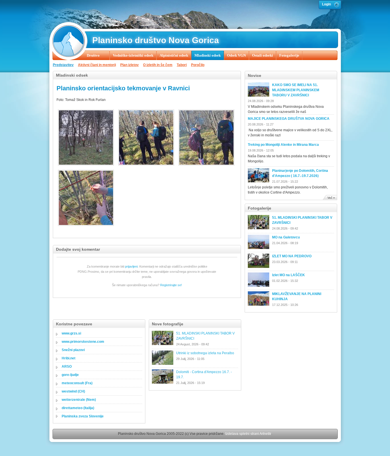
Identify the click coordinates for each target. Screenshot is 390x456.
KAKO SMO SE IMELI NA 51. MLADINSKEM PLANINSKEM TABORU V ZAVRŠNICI (295, 90)
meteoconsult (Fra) (77, 383)
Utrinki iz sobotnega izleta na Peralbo (205, 353)
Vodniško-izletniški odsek (133, 55)
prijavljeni (131, 266)
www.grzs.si (71, 333)
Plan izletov (129, 65)
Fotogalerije (289, 55)
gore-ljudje (70, 375)
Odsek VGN (236, 55)
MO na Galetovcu (286, 237)
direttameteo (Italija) (78, 408)
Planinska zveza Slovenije (83, 416)
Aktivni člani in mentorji (97, 65)
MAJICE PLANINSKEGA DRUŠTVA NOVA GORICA (288, 119)
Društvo (93, 55)
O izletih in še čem (157, 65)
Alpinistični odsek (174, 55)
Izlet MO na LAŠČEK (288, 275)
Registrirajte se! (171, 285)
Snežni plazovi (73, 350)
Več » (331, 197)
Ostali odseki (262, 55)
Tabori (182, 65)
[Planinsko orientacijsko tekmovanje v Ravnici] (86, 138)
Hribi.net (68, 358)
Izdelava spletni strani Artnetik (248, 434)
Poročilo (197, 65)
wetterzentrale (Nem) (79, 400)
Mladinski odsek (207, 55)
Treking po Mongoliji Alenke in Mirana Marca (283, 145)
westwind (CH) (73, 391)
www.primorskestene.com (83, 342)
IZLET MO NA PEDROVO (291, 256)
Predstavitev (63, 65)
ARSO (67, 367)
